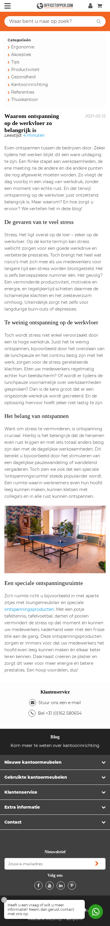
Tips (15, 62)
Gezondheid (23, 77)
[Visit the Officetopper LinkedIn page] (61, 885)
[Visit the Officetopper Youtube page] (49, 885)
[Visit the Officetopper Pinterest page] (72, 885)
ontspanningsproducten (29, 609)
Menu (7, 6)
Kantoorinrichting (29, 84)
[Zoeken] (99, 21)
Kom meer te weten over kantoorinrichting (55, 745)
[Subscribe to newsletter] (97, 864)
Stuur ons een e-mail (59, 702)
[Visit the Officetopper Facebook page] (38, 885)
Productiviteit (25, 69)
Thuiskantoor (24, 99)
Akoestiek (21, 54)
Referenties (22, 92)
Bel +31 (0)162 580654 (60, 713)
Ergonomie (22, 47)
